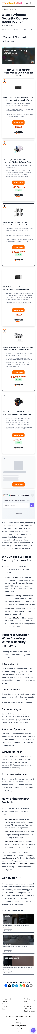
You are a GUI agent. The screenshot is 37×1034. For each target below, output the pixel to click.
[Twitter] (18, 1031)
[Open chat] (33, 1030)
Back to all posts (10, 9)
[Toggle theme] (32, 495)
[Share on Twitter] (9, 985)
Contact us (18, 1029)
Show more (9, 41)
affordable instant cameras (23, 864)
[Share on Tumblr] (27, 985)
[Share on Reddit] (23, 985)
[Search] (31, 3)
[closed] (34, 3)
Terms (18, 1020)
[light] (27, 3)
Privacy (18, 1023)
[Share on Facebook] (5, 985)
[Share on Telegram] (16, 985)
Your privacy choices (18, 1026)
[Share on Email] (31, 985)
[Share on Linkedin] (13, 985)
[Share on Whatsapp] (20, 985)
